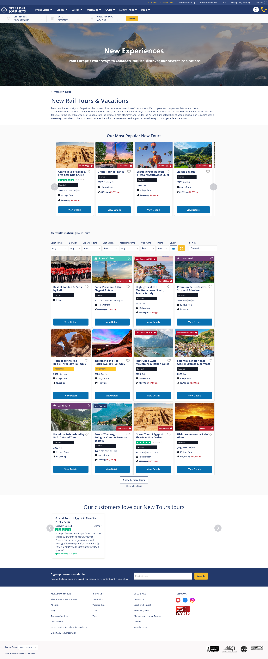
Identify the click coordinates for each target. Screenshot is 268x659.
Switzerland (130, 114)
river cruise (74, 118)
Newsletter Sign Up (187, 2)
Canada (60, 9)
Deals (144, 9)
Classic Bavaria (186, 171)
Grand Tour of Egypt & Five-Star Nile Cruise (72, 173)
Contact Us (139, 599)
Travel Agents (140, 627)
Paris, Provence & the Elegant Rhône (108, 288)
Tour (95, 616)
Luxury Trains (126, 9)
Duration (73, 242)
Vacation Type (99, 605)
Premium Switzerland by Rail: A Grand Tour (68, 436)
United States (42, 9)
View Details (74, 209)
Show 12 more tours (134, 480)
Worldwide (92, 9)
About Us (55, 605)
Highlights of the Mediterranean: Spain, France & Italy (150, 290)
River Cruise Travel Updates (64, 599)
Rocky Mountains (77, 114)
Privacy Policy (57, 621)
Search (132, 18)
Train (95, 610)
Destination (20, 16)
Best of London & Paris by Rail (67, 288)
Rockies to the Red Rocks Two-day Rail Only (110, 362)
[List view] (173, 248)
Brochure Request (208, 2)
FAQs (224, 2)
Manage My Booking (240, 2)
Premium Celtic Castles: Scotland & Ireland (192, 288)
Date (60, 16)
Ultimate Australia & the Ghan (193, 436)
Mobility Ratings (127, 242)
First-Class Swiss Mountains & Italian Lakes (152, 362)
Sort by (192, 242)
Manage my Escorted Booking (147, 616)
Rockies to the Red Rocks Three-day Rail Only (69, 362)
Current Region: (11, 647)
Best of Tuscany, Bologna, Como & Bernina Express (111, 437)
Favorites (258, 2)
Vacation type (105, 16)
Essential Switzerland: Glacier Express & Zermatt (193, 362)
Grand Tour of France (111, 171)
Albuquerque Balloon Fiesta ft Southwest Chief (153, 173)
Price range (146, 242)
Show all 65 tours (134, 486)
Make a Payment (141, 610)
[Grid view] (181, 248)
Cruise (108, 9)
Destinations (108, 242)
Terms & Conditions (60, 616)
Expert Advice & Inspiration (63, 632)
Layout (173, 242)
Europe (75, 9)
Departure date (90, 242)
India (108, 118)
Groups (137, 621)
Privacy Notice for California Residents (69, 627)
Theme (160, 242)
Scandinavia (184, 114)
